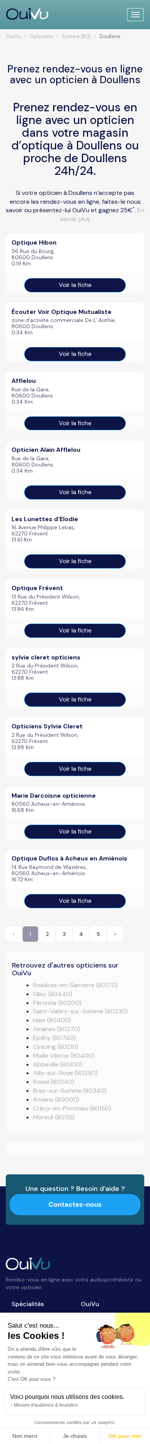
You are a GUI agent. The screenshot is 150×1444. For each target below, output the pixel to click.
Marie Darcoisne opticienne (54, 796)
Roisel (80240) (53, 1082)
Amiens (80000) (56, 1099)
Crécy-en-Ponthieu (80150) (72, 1108)
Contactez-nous (75, 1204)
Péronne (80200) (57, 1003)
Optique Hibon (34, 242)
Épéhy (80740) (54, 1038)
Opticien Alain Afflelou (46, 450)
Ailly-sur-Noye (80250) (65, 1073)
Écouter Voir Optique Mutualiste (62, 312)
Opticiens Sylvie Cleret (47, 726)
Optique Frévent (37, 588)
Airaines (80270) (56, 1029)
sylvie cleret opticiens (46, 657)
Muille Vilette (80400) (64, 1056)
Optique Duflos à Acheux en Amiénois (69, 858)
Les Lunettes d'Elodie (45, 519)
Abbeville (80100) (57, 1064)
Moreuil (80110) (54, 1117)
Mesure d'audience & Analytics (46, 1405)
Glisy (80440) (52, 994)
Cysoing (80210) (55, 1047)
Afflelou (24, 381)
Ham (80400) (52, 1020)
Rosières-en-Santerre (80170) (75, 985)
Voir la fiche (75, 285)
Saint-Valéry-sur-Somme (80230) (80, 1011)
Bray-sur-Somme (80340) (70, 1091)
